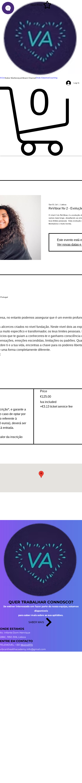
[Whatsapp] (41, 663)
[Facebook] (41, 658)
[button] (9, 78)
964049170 (27, 644)
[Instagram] (41, 654)
